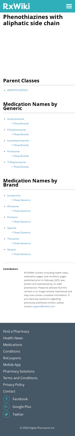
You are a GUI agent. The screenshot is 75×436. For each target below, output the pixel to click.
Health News (13, 338)
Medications (12, 344)
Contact (9, 391)
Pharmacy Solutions (19, 371)
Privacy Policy (13, 384)
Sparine (11, 228)
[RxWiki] (16, 6)
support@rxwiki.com (43, 306)
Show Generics (22, 200)
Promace (12, 217)
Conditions (11, 351)
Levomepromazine (18, 140)
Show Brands (21, 123)
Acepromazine (15, 119)
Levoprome (13, 195)
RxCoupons (12, 358)
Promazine (13, 151)
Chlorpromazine (16, 129)
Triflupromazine (16, 162)
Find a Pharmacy (16, 331)
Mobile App (12, 364)
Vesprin (11, 249)
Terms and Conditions (20, 378)
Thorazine (13, 238)
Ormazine (13, 206)
